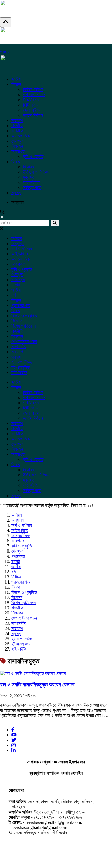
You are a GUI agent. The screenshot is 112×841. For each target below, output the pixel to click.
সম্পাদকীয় (18, 346)
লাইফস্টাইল (31, 182)
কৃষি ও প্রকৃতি (33, 156)
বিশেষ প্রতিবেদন (23, 326)
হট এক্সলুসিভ (20, 367)
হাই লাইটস (19, 372)
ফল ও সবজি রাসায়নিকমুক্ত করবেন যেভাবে (37, 685)
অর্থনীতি (17, 130)
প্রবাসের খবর (20, 305)
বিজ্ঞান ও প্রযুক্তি (24, 315)
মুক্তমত (29, 177)
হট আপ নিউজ (21, 362)
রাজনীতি (17, 125)
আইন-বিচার (19, 253)
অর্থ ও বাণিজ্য (21, 248)
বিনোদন (28, 166)
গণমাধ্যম (18, 279)
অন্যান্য (17, 243)
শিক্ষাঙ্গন (17, 146)
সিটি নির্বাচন (31, 105)
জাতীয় (16, 79)
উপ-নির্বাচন (31, 99)
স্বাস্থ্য (16, 192)
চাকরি (15, 284)
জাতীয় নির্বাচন (33, 115)
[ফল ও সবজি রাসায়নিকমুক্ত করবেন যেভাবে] (33, 673)
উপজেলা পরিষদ (34, 94)
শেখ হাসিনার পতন (24, 341)
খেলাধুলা (17, 141)
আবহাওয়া (18, 151)
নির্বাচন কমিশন (33, 89)
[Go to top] (5, 22)
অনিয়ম (16, 238)
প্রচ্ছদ (5, 52)
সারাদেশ (17, 120)
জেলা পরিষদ (31, 110)
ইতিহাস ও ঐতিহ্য (36, 172)
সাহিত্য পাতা (32, 187)
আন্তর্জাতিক (20, 135)
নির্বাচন (16, 84)
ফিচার (15, 161)
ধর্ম (13, 295)
